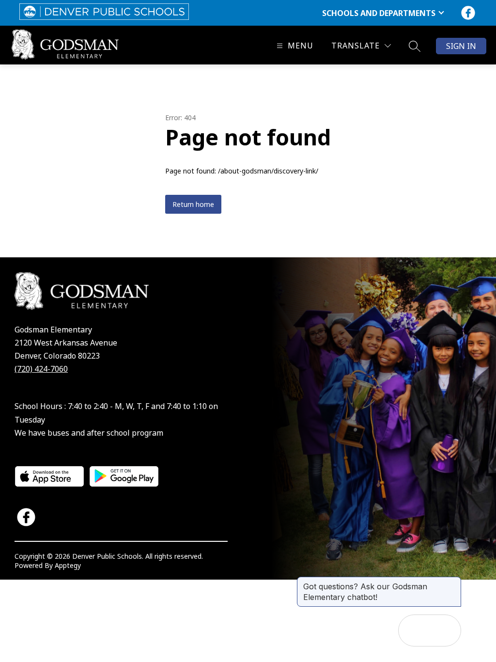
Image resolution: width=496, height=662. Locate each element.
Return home (193, 204)
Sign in (461, 46)
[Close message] (453, 581)
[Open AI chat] (445, 630)
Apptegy (68, 565)
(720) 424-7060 (41, 368)
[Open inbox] (414, 630)
